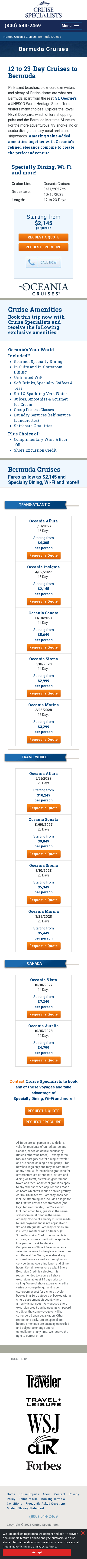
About (47, 1494)
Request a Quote (43, 555)
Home (11, 1494)
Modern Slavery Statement (25, 1508)
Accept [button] (37, 1552)
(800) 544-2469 (23, 25)
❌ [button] (83, 1533)
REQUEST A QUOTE (43, 237)
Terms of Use (28, 1499)
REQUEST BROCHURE (43, 247)
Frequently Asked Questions (46, 1503)
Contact (17, 1081)
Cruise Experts (29, 1494)
